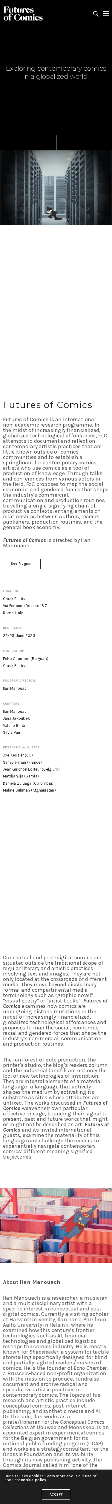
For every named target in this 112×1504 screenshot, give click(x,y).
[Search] (96, 13)
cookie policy (33, 1480)
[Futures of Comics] (23, 13)
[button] (22, 564)
